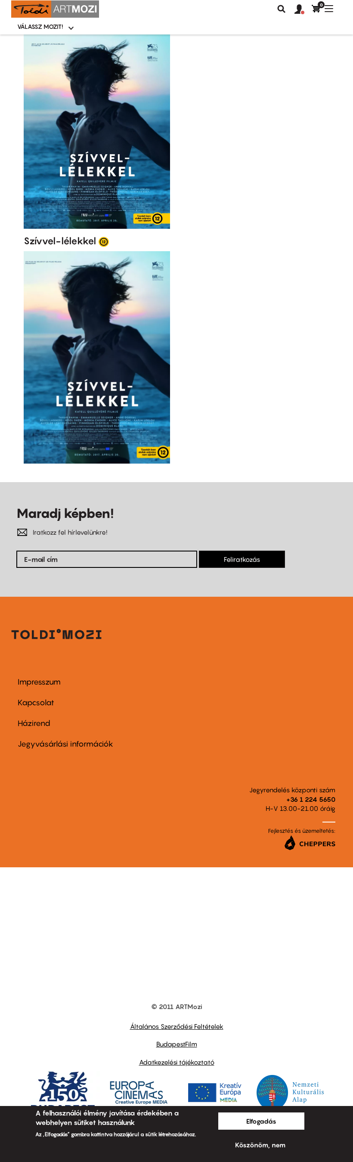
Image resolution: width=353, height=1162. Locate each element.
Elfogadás (261, 1121)
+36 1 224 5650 (310, 799)
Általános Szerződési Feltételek (176, 1026)
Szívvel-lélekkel (60, 240)
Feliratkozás (242, 559)
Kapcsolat (36, 702)
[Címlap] (55, 9)
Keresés (281, 9)
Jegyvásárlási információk (65, 743)
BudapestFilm (176, 1044)
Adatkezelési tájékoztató (176, 1062)
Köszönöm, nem (260, 1145)
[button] (303, 9)
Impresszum (39, 681)
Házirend (34, 723)
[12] (104, 241)
